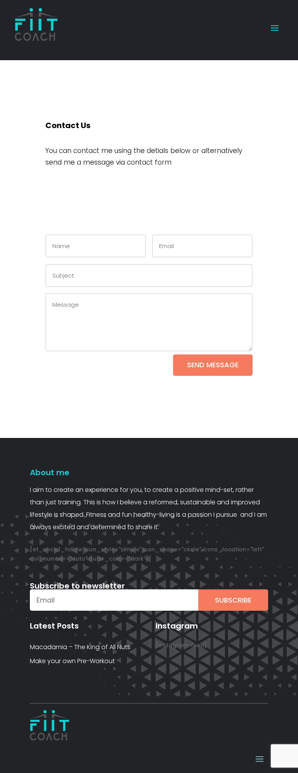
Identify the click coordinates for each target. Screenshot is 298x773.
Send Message (213, 365)
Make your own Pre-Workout (72, 661)
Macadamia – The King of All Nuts (80, 647)
